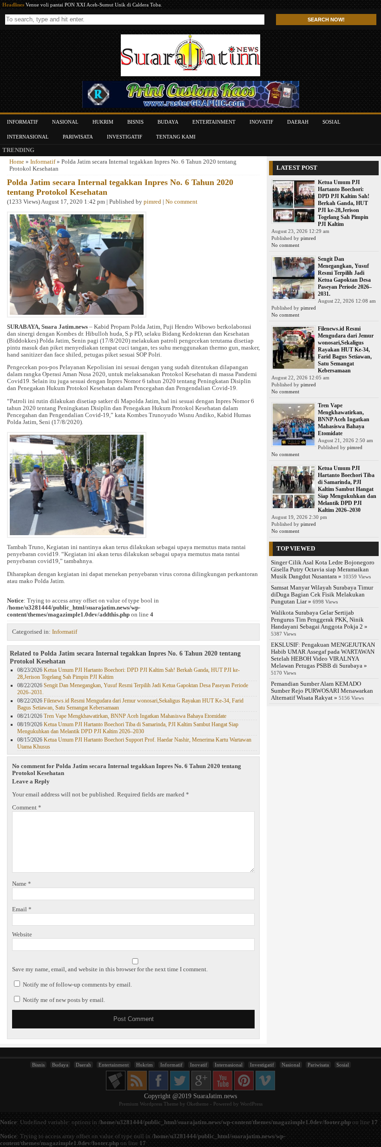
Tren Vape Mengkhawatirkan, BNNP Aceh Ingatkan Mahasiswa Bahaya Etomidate (135, 716)
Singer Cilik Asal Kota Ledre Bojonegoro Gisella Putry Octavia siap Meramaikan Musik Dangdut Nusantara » (322, 569)
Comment (26, 807)
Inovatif (261, 122)
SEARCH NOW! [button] (326, 19)
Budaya (168, 122)
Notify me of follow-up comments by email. (77, 984)
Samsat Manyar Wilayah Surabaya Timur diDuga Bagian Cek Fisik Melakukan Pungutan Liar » (322, 594)
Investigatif (124, 136)
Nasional (65, 122)
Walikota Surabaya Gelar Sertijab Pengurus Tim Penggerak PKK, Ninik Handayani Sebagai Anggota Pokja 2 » (319, 620)
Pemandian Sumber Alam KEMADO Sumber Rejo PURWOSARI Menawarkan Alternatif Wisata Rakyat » (322, 691)
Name (21, 884)
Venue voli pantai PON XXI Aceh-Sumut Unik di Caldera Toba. (94, 4)
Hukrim (102, 122)
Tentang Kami (176, 136)
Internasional (28, 136)
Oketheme (198, 1104)
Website (22, 934)
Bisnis (135, 122)
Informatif (22, 122)
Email (22, 909)
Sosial (331, 122)
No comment (181, 202)
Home (16, 162)
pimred (152, 202)
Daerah (298, 122)
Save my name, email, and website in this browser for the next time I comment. (110, 969)
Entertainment (214, 122)
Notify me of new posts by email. (64, 1000)
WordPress (251, 1104)
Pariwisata (78, 136)
